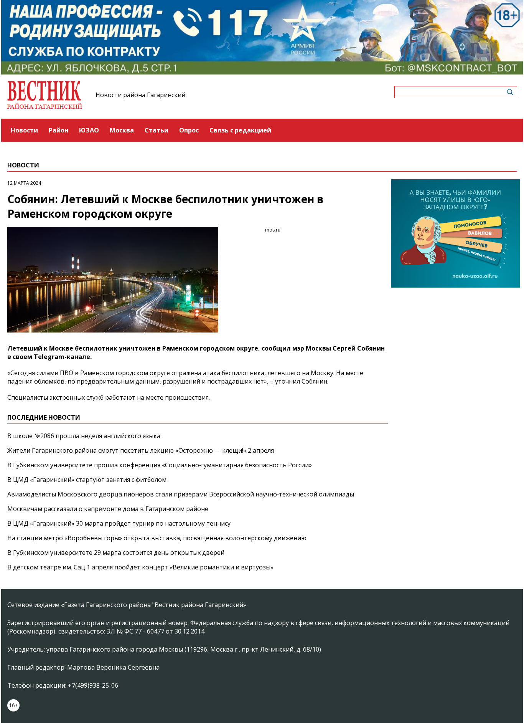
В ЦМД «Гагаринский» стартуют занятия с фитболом (86, 479)
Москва (122, 130)
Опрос (189, 130)
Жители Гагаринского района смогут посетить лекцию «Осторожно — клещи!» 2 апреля (140, 450)
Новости (24, 130)
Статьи (156, 130)
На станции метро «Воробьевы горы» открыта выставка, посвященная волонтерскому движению (156, 538)
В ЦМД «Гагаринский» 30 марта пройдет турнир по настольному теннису (119, 523)
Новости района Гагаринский (140, 95)
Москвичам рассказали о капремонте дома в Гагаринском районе (107, 509)
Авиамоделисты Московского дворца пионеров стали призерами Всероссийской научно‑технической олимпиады (180, 494)
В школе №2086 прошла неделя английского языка (83, 436)
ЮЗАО (89, 130)
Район (58, 130)
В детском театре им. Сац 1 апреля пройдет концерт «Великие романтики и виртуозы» (140, 567)
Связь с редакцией (240, 130)
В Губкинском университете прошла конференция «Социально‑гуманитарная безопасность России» (159, 465)
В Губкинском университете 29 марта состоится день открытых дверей (115, 552)
